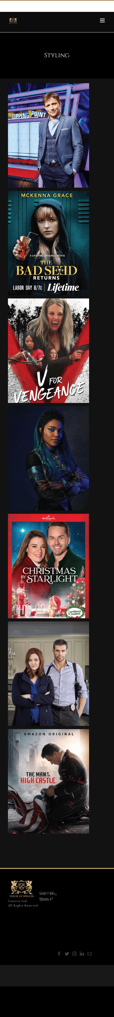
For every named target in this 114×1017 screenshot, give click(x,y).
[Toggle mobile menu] (103, 20)
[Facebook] (59, 954)
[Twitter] (67, 954)
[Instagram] (74, 954)
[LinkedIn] (82, 954)
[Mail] (89, 954)
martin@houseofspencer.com (54, 6)
